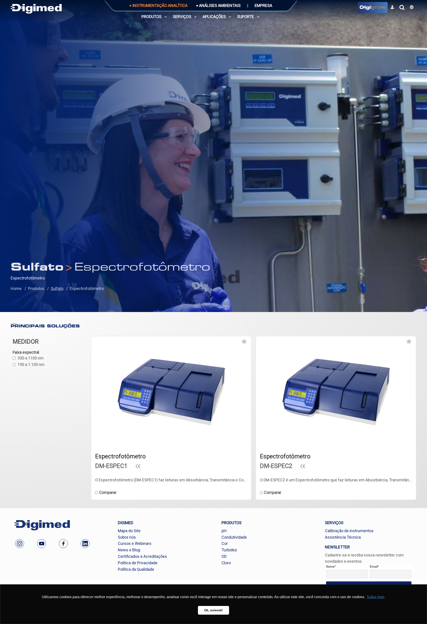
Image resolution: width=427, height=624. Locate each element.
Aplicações (214, 16)
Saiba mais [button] (376, 597)
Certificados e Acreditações (142, 556)
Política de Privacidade (137, 562)
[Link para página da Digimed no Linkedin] (85, 543)
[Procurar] (402, 7)
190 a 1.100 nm (31, 364)
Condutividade (234, 537)
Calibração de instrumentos (349, 530)
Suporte (245, 16)
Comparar (108, 492)
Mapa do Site (129, 530)
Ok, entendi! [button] (213, 610)
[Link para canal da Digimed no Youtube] (41, 543)
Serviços (182, 16)
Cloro (226, 562)
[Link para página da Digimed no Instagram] (19, 543)
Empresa (263, 5)
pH (224, 530)
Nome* (331, 566)
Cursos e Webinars (134, 543)
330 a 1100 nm (31, 358)
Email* (374, 566)
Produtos (151, 16)
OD (224, 556)
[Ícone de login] (392, 7)
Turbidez (229, 550)
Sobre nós (127, 537)
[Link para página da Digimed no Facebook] (63, 543)
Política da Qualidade (136, 569)
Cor (225, 543)
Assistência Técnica (343, 537)
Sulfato (57, 288)
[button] (411, 7)
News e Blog (129, 550)
